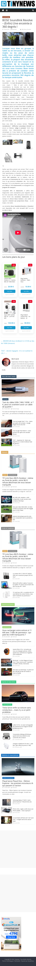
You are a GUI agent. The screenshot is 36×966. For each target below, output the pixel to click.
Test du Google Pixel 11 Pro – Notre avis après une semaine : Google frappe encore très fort (22, 423)
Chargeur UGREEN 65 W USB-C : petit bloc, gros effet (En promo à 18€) (23, 744)
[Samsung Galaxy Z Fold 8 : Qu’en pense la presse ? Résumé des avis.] (6, 799)
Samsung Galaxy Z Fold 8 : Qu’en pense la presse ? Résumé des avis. (22, 801)
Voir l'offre (9, 291)
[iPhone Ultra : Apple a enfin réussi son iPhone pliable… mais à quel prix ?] (6, 808)
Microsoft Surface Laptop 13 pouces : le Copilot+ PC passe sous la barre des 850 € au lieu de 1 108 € (23, 584)
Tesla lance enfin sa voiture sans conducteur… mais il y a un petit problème (16, 709)
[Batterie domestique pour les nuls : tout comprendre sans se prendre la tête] (6, 515)
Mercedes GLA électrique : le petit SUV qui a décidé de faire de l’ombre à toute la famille (23, 671)
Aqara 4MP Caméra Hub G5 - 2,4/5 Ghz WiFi (9, 316)
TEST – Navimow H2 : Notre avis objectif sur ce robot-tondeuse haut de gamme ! (22, 441)
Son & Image (6, 17)
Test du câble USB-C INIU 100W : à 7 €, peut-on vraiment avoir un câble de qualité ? (18, 404)
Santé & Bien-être (7, 704)
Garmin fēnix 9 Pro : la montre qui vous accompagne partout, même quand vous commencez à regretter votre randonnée (22, 652)
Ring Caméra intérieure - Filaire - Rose (26, 280)
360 (22, 29)
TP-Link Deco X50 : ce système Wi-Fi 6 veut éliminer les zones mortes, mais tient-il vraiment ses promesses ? (23, 594)
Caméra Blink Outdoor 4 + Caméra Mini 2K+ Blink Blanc (9, 280)
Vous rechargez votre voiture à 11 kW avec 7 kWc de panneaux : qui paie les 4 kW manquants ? (17, 632)
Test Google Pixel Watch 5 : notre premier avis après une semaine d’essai (22, 432)
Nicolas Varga (15, 409)
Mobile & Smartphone (8, 778)
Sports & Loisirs (7, 627)
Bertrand (14, 29)
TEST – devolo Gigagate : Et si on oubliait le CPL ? (16, 352)
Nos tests (5, 399)
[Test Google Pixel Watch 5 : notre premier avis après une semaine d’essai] (6, 430)
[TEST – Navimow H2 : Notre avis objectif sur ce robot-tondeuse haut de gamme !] (6, 439)
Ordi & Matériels (12, 475)
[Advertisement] (18, 849)
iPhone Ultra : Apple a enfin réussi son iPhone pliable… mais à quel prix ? (23, 809)
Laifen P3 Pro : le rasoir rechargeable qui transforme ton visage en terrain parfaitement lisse (23, 726)
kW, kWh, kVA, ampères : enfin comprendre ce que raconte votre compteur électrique (22, 499)
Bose (25, 29)
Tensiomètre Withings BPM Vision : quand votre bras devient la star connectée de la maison (22, 735)
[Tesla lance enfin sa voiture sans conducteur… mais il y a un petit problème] (18, 685)
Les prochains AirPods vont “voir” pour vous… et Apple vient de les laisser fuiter (23, 819)
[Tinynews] (3, 10)
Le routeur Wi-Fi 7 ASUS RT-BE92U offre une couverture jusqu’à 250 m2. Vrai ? (23, 575)
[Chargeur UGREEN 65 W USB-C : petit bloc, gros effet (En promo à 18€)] (6, 743)
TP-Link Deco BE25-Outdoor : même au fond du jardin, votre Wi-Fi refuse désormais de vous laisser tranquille (17, 481)
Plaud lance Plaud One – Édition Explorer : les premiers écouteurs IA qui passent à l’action (17, 783)
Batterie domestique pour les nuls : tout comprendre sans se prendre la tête (22, 517)
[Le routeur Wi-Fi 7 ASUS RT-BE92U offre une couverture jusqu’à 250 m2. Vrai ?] (6, 573)
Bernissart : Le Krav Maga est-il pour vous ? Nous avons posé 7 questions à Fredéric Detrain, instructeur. (23, 662)
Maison (5, 475)
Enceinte (29, 29)
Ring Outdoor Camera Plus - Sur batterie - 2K (25, 316)
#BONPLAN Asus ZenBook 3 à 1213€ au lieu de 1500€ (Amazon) (17, 342)
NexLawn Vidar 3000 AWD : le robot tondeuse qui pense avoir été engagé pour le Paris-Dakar (23, 508)
